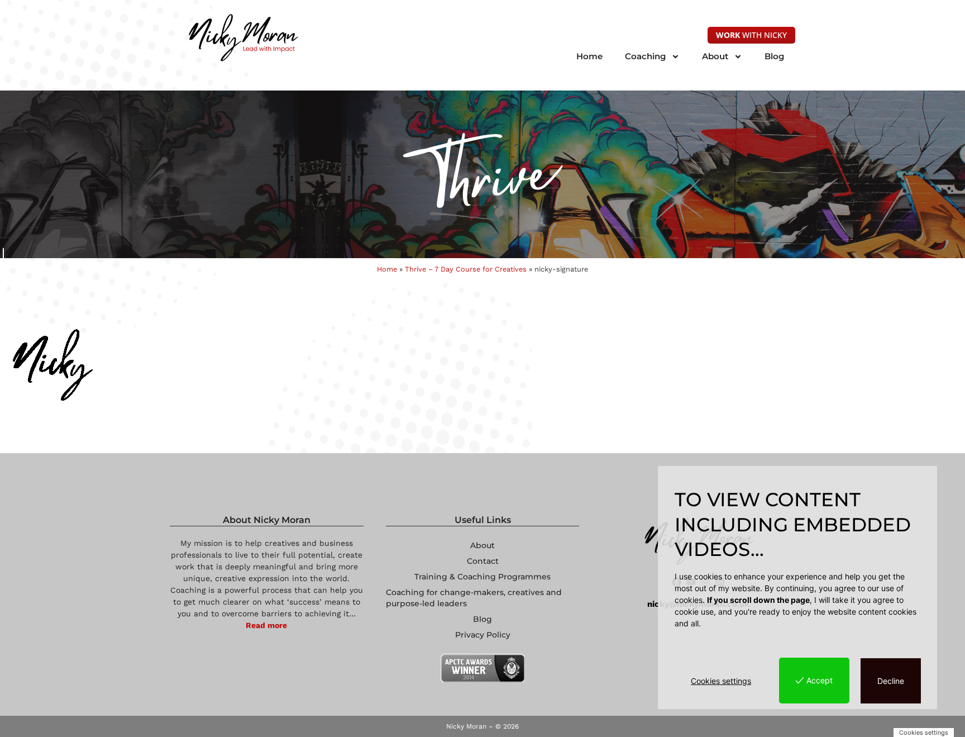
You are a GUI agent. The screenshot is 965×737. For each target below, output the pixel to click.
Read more (266, 625)
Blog (774, 56)
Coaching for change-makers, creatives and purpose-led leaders (474, 597)
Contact (483, 561)
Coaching (645, 56)
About (715, 56)
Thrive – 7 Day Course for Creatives (466, 269)
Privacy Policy (482, 635)
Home (589, 56)
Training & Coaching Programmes (482, 577)
